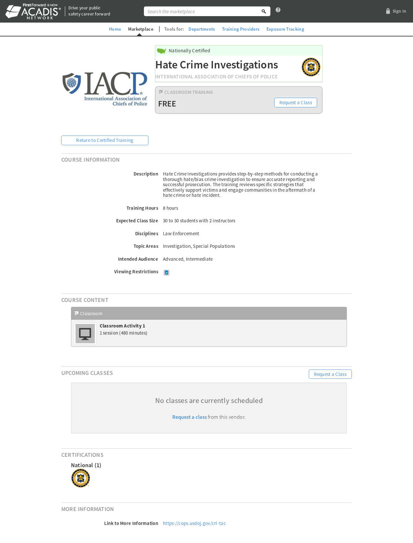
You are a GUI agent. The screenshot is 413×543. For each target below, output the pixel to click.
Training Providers (240, 29)
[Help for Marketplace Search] (278, 11)
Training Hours (142, 208)
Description (146, 174)
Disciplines (146, 233)
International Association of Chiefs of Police (216, 76)
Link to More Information (131, 523)
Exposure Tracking (285, 29)
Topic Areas (146, 246)
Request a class (189, 417)
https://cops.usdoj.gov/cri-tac (194, 523)
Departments (201, 29)
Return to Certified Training (104, 140)
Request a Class (295, 102)
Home (115, 29)
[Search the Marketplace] (263, 11)
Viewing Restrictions (136, 271)
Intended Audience (138, 259)
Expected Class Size (137, 220)
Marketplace (140, 29)
